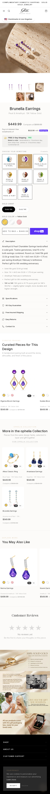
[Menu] (4, 11)
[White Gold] (12, 222)
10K (29, 396)
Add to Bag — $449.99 (15, 231)
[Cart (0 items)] (46, 11)
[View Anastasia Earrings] (37, 458)
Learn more (11, 779)
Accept (13, 786)
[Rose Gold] (19, 222)
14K (33, 396)
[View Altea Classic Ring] (13, 458)
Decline (25, 786)
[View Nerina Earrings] (18, 567)
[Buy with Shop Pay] (39, 231)
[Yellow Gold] (4, 222)
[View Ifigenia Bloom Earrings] (18, 380)
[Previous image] (3, 380)
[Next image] (34, 380)
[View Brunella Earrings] (13, 498)
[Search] (9, 11)
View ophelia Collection (25, 441)
